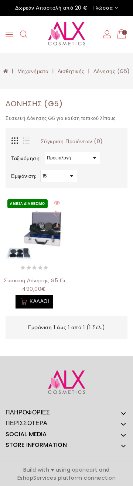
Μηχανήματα (33, 71)
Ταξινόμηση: (26, 158)
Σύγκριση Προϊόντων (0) (72, 141)
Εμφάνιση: (24, 176)
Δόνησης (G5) (111, 71)
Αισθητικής (71, 71)
